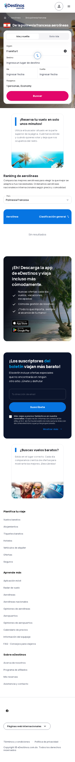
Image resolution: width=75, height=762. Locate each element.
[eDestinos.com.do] (4, 17)
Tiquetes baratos (13, 533)
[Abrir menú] (69, 6)
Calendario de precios (15, 629)
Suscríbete (37, 407)
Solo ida (54, 36)
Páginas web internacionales (24, 726)
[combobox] (34, 51)
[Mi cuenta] (59, 6)
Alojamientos (10, 526)
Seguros (8, 561)
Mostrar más (50, 429)
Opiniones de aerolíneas (16, 608)
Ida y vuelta (22, 36)
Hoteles (7, 540)
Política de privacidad (46, 741)
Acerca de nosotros (14, 662)
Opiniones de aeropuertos (17, 622)
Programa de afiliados (15, 669)
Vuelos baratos (11, 519)
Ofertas (7, 554)
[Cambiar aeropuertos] (37, 55)
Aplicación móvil (12, 580)
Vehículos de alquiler (14, 547)
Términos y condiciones (16, 741)
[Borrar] (65, 51)
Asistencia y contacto (15, 683)
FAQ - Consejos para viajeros (19, 643)
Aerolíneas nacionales (15, 601)
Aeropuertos (10, 615)
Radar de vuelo (11, 587)
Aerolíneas (16, 17)
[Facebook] (6, 710)
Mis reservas (10, 676)
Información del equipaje (17, 636)
